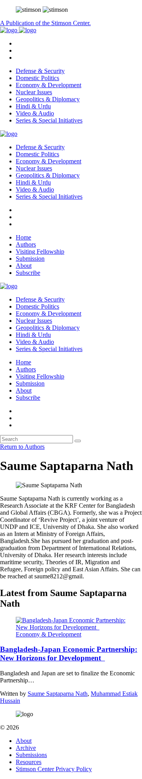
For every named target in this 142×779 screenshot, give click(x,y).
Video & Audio (35, 113)
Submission (30, 258)
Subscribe (28, 272)
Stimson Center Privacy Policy (54, 769)
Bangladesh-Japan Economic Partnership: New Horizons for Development (68, 653)
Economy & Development (48, 85)
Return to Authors (22, 446)
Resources (28, 762)
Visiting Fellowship (40, 251)
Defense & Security (40, 71)
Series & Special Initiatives (49, 120)
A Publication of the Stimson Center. (45, 23)
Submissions (31, 755)
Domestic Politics (37, 78)
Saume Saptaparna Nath (58, 693)
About (24, 265)
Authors (26, 244)
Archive (26, 747)
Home (23, 237)
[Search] (78, 441)
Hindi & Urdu (33, 106)
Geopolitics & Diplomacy (48, 99)
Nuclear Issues (34, 92)
